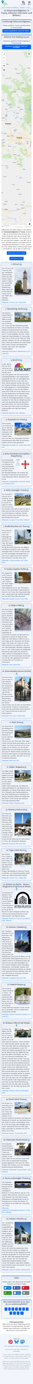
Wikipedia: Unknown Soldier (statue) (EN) (16, 1269)
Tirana (28, 7)
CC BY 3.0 (24, 701)
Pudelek (19, 322)
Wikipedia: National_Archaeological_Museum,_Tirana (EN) (16, 1210)
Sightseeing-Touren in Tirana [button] (16, 253)
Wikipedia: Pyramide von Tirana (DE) (14, 445)
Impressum (11, 1346)
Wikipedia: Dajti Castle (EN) (11, 664)
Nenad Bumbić (19, 738)
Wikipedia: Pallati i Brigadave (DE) (13, 803)
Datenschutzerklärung (22, 1346)
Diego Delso (19, 295)
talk (22, 630)
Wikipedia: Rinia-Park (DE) (10, 760)
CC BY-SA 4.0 (25, 322)
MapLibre (5, 223)
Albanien (22, 7)
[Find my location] (4, 65)
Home (3, 7)
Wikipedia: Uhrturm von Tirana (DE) (14, 302)
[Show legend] (29, 54)
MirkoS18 (19, 1244)
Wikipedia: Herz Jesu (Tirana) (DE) (13, 716)
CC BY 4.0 (24, 583)
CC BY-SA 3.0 (26, 295)
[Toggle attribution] (30, 224)
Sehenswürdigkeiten (12, 7)
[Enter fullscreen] (4, 70)
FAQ (5, 1346)
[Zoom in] (4, 54)
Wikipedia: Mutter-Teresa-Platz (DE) (14, 1133)
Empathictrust (18, 630)
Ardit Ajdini (19, 1155)
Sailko (20, 701)
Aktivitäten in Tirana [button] (17, 258)
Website (22, 413)
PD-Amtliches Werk (18, 464)
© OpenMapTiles (13, 223)
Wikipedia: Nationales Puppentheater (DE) (16, 1169)
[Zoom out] (4, 57)
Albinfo (20, 583)
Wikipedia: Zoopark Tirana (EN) (12, 520)
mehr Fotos (25, 865)
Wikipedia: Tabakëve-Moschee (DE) (14, 978)
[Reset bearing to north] (4, 61)
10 (22, 1313)
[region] (16, 139)
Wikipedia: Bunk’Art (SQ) (10, 413)
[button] (7, 1288)
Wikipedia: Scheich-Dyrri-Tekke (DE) (14, 878)
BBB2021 (19, 435)
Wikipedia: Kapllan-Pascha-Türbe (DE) (15, 599)
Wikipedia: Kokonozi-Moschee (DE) (14, 843)
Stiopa (19, 1004)
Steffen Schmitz (19, 865)
